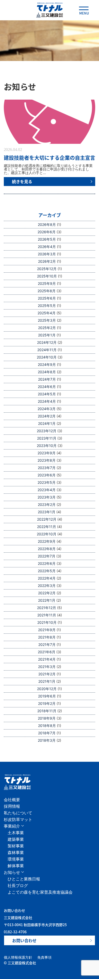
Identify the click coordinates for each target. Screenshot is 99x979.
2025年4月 (47, 313)
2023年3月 (47, 497)
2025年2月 (47, 327)
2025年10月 (47, 276)
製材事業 (16, 846)
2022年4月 (47, 578)
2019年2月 (47, 703)
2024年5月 (47, 394)
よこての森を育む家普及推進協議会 (40, 892)
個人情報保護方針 (18, 957)
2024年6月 (47, 386)
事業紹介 (12, 826)
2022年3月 (47, 585)
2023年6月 (47, 475)
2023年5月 (47, 482)
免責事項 (44, 957)
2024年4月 (47, 401)
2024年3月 (47, 409)
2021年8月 (47, 637)
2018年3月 (47, 740)
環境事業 (16, 859)
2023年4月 (47, 490)
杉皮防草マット (18, 819)
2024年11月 (47, 350)
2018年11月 (46, 711)
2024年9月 (47, 364)
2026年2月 (47, 261)
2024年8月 (47, 372)
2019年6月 (47, 696)
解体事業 (16, 866)
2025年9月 (47, 283)
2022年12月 (46, 519)
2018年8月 (47, 725)
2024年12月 (47, 342)
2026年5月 (47, 239)
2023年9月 (47, 453)
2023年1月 (46, 512)
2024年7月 (47, 379)
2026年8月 (47, 224)
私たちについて (18, 813)
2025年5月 (47, 305)
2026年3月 (47, 254)
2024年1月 (47, 423)
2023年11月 (46, 438)
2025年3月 (47, 320)
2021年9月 (47, 630)
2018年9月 (47, 718)
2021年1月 (46, 681)
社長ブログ (18, 885)
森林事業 (16, 852)
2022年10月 (46, 534)
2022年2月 (47, 593)
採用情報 (12, 806)
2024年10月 (47, 357)
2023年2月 (47, 504)
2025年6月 (47, 298)
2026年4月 (47, 246)
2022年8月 (47, 549)
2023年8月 (47, 460)
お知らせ (12, 872)
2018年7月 (47, 733)
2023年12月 (46, 431)
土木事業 (16, 833)
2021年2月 (47, 674)
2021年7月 (47, 644)
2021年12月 (46, 607)
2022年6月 (47, 563)
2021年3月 (47, 666)
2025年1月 (47, 335)
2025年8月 (47, 291)
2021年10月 (47, 622)
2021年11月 (46, 615)
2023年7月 (47, 467)
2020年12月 (47, 689)
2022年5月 (47, 571)
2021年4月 (47, 659)
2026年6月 (47, 232)
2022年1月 (46, 600)
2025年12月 (47, 269)
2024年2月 (47, 416)
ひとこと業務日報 (24, 879)
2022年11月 (46, 526)
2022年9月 (47, 541)
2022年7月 (46, 556)
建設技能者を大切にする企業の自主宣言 (49, 157)
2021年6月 (46, 652)
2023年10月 (47, 445)
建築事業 (16, 839)
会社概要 (12, 800)
